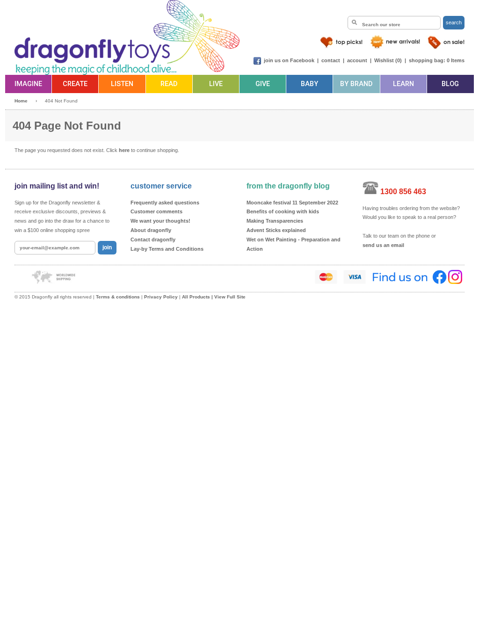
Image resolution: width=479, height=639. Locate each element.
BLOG (450, 84)
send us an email (383, 245)
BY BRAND (356, 84)
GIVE (262, 84)
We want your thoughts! (160, 221)
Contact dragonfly (153, 239)
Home (21, 100)
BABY (309, 84)
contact (330, 60)
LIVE (216, 84)
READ (168, 84)
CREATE (75, 84)
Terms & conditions (118, 296)
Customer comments (156, 211)
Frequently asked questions (165, 202)
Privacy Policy (161, 296)
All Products (196, 296)
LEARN (403, 84)
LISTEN (122, 84)
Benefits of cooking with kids (283, 211)
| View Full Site (228, 296)
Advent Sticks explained (276, 230)
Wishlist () (388, 60)
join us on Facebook (289, 60)
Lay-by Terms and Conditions (167, 249)
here (124, 150)
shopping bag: (427, 60)
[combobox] (394, 22)
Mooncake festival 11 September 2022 (292, 202)
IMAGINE (28, 84)
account (357, 60)
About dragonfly (151, 230)
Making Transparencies (275, 221)
